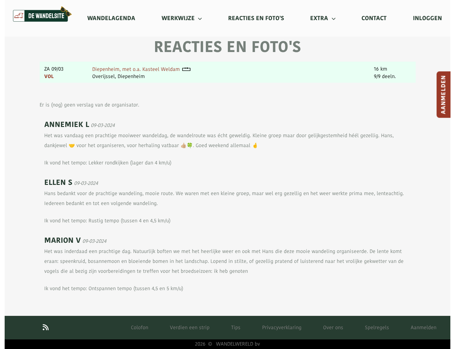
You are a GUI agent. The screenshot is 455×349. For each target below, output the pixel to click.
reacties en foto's (256, 18)
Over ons (333, 327)
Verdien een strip (190, 327)
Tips (235, 327)
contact (374, 18)
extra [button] (320, 18)
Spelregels (377, 327)
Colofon (139, 327)
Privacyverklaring (281, 327)
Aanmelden (444, 94)
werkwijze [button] (179, 18)
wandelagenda (111, 18)
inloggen (427, 18)
